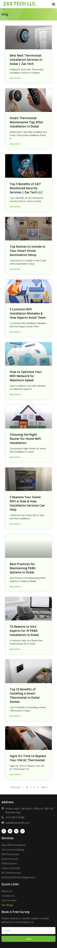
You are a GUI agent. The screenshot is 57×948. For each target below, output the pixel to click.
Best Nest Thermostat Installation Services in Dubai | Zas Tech (26, 59)
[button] (53, 4)
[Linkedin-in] (16, 831)
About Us (7, 891)
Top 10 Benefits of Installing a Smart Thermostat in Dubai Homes (25, 695)
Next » (44, 787)
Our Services (9, 900)
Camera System (11, 868)
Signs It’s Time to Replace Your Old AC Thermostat (28, 758)
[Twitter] (10, 831)
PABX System (9, 863)
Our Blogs (7, 905)
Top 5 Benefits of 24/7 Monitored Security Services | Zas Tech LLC (26, 188)
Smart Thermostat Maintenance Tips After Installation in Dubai (26, 122)
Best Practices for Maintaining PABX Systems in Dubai (23, 568)
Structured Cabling (13, 849)
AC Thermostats (11, 872)
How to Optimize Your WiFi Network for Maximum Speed (26, 376)
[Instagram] (22, 831)
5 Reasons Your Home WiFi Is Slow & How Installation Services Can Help (27, 503)
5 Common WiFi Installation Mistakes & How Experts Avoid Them (28, 313)
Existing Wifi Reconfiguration (19, 877)
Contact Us (8, 895)
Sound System (10, 859)
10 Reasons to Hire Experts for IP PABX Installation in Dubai (24, 631)
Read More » (15, 78)
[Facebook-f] (4, 831)
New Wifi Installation (14, 845)
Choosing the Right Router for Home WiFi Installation (25, 439)
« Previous (15, 787)
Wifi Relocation (10, 854)
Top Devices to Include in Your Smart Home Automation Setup (27, 251)
